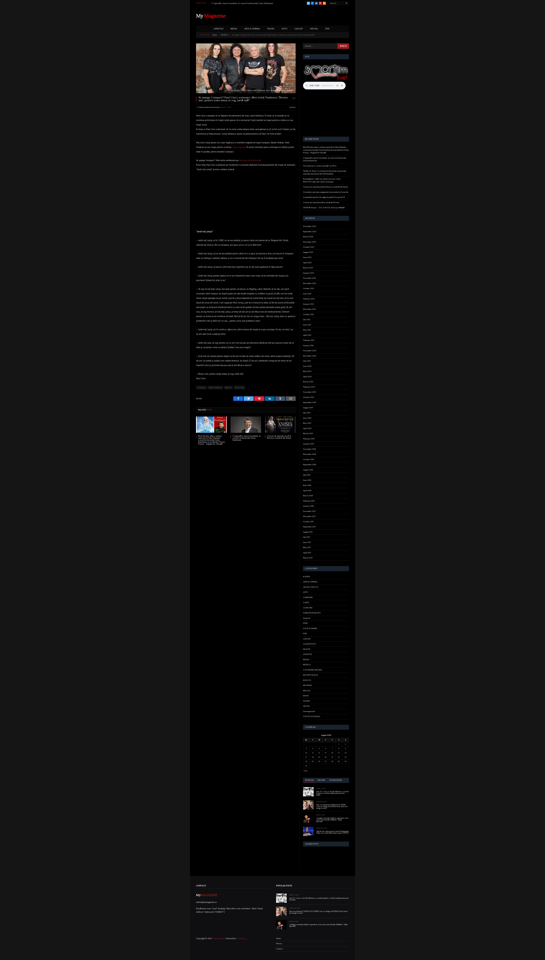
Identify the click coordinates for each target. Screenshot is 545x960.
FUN (327, 29)
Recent (321, 780)
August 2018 (308, 470)
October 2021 (308, 314)
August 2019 (308, 408)
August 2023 (308, 252)
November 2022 (309, 283)
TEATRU (306, 701)
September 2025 (309, 232)
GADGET (298, 29)
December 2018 (309, 449)
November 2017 (309, 516)
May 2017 (307, 547)
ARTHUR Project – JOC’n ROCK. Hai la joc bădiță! (324, 208)
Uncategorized (309, 711)
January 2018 (308, 506)
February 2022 (309, 299)
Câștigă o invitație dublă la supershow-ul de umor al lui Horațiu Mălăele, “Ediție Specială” (332, 819)
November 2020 (309, 356)
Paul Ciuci (239, 388)
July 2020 (307, 361)
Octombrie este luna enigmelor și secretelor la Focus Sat (325, 192)
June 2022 (307, 294)
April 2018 (307, 491)
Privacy (279, 944)
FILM (305, 623)
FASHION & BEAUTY (312, 613)
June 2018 (307, 480)
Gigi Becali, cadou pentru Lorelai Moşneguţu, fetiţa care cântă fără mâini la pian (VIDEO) (332, 832)
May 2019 (307, 423)
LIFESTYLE (218, 29)
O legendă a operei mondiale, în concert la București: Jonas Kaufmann (246, 438)
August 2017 (308, 532)
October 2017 (308, 522)
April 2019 (307, 428)
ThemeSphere (218, 938)
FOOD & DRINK (310, 628)
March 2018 (308, 496)
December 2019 (309, 392)
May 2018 (307, 485)
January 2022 (308, 304)
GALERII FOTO (309, 644)
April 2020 (307, 377)
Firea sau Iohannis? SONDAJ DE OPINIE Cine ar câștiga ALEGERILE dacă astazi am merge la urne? (332, 806)
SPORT (306, 696)
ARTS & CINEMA (252, 29)
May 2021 (307, 330)
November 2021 (309, 309)
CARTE (306, 603)
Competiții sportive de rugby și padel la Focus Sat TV (324, 197)
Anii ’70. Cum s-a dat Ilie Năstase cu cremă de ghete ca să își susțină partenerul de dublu (332, 793)
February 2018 (308, 501)
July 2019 (307, 413)
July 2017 (306, 537)
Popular (309, 780)
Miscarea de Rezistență (250, 160)
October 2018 (308, 459)
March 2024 (308, 237)
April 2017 (307, 553)
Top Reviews (335, 780)
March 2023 (308, 268)
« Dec (305, 771)
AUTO (284, 29)
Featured (306, 618)
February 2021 (308, 340)
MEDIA (233, 29)
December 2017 (309, 511)
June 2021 (307, 325)
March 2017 (308, 558)
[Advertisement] (297, 15)
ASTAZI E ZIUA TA (310, 587)
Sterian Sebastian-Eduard (209, 107)
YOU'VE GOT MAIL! (311, 716)
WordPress (241, 938)
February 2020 (309, 387)
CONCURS (307, 608)
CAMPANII (308, 597)
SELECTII (307, 680)
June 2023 (307, 257)
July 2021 (306, 320)
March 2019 (308, 434)
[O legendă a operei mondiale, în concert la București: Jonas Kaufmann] (245, 424)
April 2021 (307, 335)
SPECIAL (314, 29)
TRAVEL (270, 29)
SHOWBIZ (307, 685)
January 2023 (308, 273)
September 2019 (309, 402)
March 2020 (308, 382)
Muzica (228, 388)
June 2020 (307, 366)
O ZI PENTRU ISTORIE (312, 670)
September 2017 (309, 527)
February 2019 (309, 439)
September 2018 (309, 465)
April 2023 (307, 263)
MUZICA (293, 107)
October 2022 (308, 288)
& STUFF (306, 577)
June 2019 (307, 418)
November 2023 (309, 242)
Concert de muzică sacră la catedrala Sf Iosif (321, 202)
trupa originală (239, 147)
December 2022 (309, 278)
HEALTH (306, 649)
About (278, 938)
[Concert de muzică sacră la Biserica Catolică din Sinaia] (280, 424)
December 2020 (309, 351)
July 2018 (306, 475)
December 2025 (309, 226)
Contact (279, 949)
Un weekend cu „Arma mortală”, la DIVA (230, 3)
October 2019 (308, 397)
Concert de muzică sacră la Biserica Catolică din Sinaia (279, 437)
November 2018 (309, 454)
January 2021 (308, 346)
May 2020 (307, 371)
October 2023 (308, 247)
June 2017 (307, 542)
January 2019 (308, 444)
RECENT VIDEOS (310, 675)
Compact (201, 388)
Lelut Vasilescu (215, 388)
